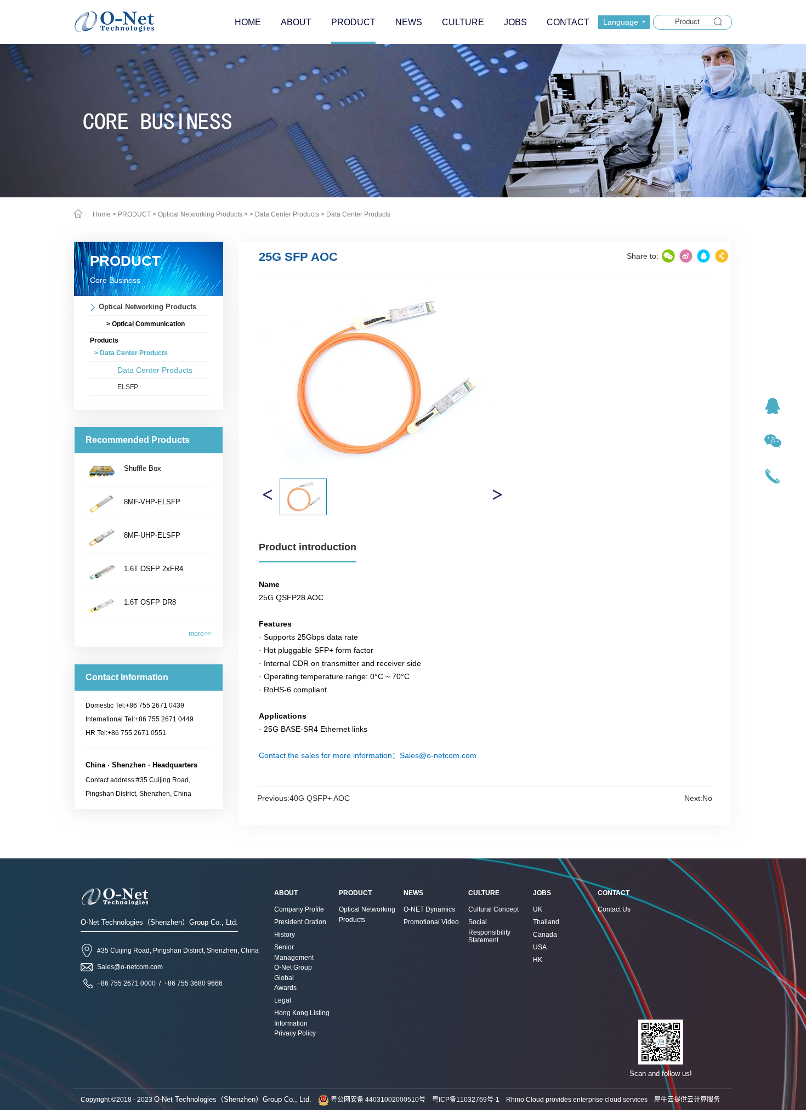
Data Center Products (358, 214)
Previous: (303, 798)
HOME (248, 22)
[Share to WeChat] (668, 256)
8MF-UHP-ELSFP (152, 535)
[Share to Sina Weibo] (686, 256)
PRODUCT (134, 214)
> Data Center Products (284, 214)
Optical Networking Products (200, 214)
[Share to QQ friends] (703, 256)
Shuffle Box (142, 468)
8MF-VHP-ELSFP (152, 502)
